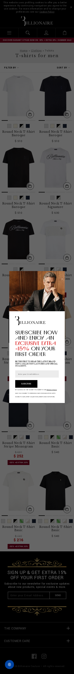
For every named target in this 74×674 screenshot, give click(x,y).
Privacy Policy (52, 389)
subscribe (26, 384)
